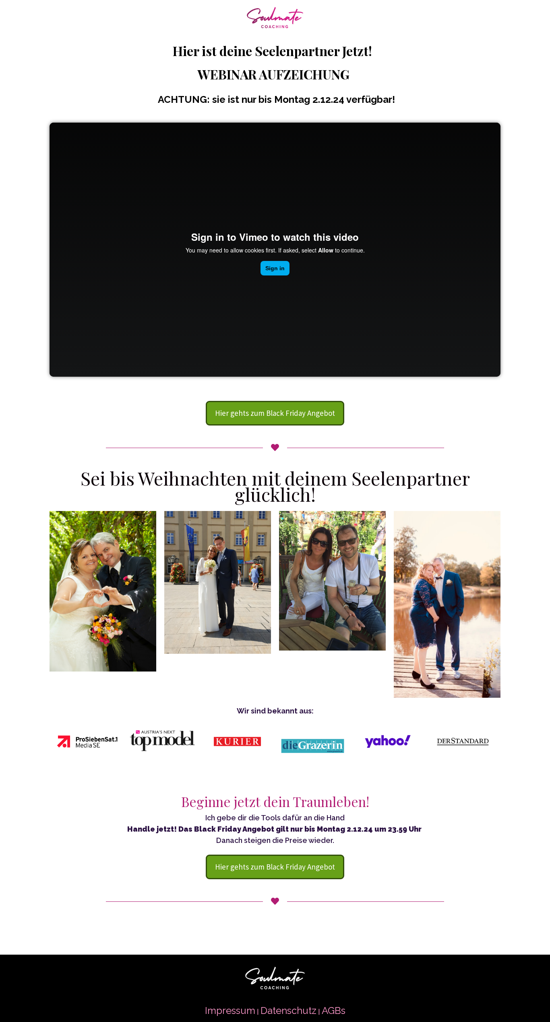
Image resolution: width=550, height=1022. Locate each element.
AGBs (333, 1010)
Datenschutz (288, 1010)
